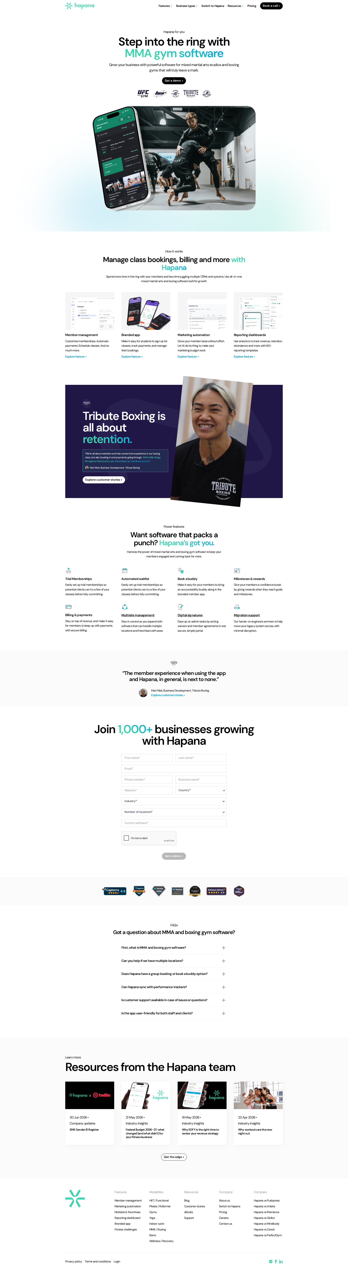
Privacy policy (73, 1261)
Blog (186, 1200)
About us (224, 1200)
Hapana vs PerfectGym (268, 1235)
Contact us (225, 1224)
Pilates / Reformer (160, 1206)
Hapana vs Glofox (264, 1218)
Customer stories (194, 1206)
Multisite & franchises (127, 1212)
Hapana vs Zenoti (264, 1229)
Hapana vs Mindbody (266, 1224)
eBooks (188, 1212)
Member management (128, 1200)
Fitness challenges (126, 1229)
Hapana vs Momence (266, 1212)
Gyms (153, 1212)
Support (189, 1218)
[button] (165, 6)
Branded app (122, 1224)
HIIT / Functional (159, 1200)
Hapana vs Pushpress (267, 1200)
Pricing (251, 6)
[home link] (75, 1198)
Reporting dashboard (127, 1218)
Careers (224, 1218)
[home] (79, 6)
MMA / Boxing (157, 1229)
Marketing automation (128, 1206)
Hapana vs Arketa (264, 1206)
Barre (152, 1235)
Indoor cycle (156, 1224)
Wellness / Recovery (161, 1241)
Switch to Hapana (212, 6)
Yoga (152, 1218)
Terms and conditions (98, 1261)
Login (117, 1261)
